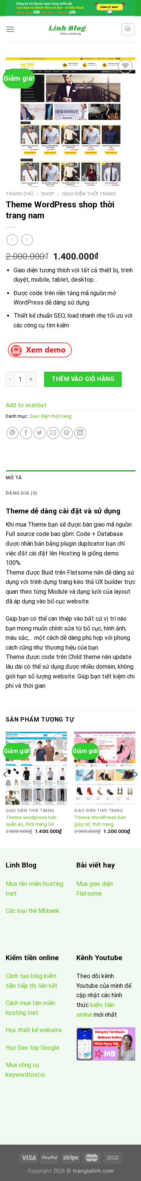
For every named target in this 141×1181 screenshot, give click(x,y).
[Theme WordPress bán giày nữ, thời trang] (104, 768)
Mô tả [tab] (14, 477)
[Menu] (10, 29)
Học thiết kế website (34, 1030)
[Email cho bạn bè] (53, 433)
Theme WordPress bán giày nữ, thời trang (100, 820)
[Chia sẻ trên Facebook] (26, 433)
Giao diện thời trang (89, 194)
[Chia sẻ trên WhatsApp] (12, 433)
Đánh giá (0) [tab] (21, 493)
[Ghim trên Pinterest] (67, 433)
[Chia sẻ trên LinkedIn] (80, 433)
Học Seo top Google (32, 1047)
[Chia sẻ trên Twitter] (39, 433)
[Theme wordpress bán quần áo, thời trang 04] (36, 768)
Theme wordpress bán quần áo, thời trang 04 (31, 820)
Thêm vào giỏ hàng (83, 379)
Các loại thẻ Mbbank (32, 910)
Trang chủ (19, 194)
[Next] (135, 789)
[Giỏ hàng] (128, 29)
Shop (48, 194)
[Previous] (5, 789)
